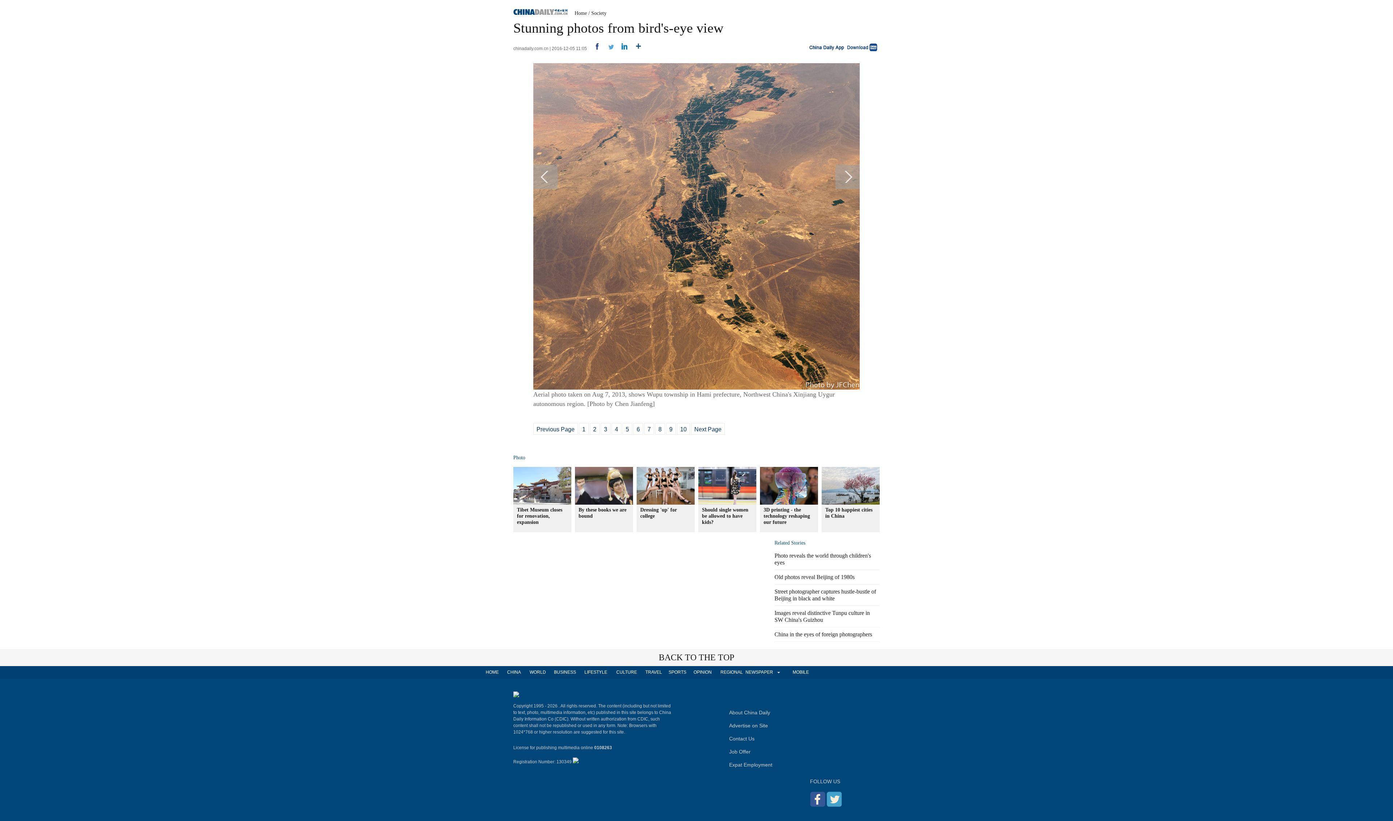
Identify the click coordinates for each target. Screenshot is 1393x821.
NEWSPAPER (758, 672)
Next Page (708, 429)
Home (581, 13)
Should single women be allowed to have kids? (725, 516)
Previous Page (556, 429)
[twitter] (608, 48)
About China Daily (749, 712)
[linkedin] (622, 48)
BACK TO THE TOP (696, 657)
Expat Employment (750, 765)
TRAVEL (653, 672)
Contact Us (742, 739)
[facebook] (594, 48)
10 (683, 429)
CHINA (514, 672)
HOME (492, 672)
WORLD (538, 672)
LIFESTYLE (595, 672)
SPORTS (677, 672)
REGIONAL (731, 672)
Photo (519, 457)
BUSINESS (565, 672)
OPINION (703, 672)
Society (599, 13)
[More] (635, 48)
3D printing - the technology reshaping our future (787, 516)
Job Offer (740, 752)
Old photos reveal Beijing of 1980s (814, 577)
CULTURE (626, 672)
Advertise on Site (748, 725)
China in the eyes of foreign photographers (823, 634)
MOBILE (801, 672)
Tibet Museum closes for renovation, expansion (539, 516)
